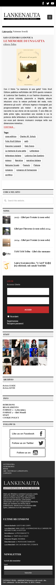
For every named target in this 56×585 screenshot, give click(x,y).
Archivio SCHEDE (9, 386)
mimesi (8, 160)
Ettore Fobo (9, 44)
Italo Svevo (29, 146)
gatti (26, 141)
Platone (36, 165)
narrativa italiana (33, 160)
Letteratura (34, 150)
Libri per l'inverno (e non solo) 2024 (32, 228)
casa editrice (10, 136)
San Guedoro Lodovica (18, 37)
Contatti (7, 473)
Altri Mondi (8, 466)
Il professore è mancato (25, 542)
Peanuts (26, 165)
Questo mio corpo (23, 526)
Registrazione (12, 321)
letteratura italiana (13, 155)
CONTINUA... (9, 127)
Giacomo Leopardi (13, 146)
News (5, 469)
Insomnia (21, 539)
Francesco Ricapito (10, 539)
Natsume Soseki (12, 165)
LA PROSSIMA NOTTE (22, 533)
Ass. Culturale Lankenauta (15, 471)
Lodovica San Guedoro (34, 155)
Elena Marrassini (9, 542)
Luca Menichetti (9, 528)
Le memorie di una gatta (23, 41)
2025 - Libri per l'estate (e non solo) (32, 217)
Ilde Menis (7, 536)
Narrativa (19, 160)
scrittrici (9, 174)
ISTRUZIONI (9, 404)
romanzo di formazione (26, 170)
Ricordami (14, 316)
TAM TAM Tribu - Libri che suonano (32, 251)
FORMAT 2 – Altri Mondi (14, 412)
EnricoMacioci (9, 533)
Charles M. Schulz (28, 136)
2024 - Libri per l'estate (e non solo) (32, 240)
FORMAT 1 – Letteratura (14, 410)
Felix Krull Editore (13, 141)
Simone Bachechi (10, 526)
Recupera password (15, 323)
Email (6, 564)
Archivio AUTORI (9, 388)
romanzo (9, 170)
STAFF (6, 415)
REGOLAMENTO (11, 407)
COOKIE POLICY (11, 417)
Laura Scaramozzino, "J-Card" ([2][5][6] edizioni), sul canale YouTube (32, 264)
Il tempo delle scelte (20, 536)
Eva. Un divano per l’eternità (27, 545)
